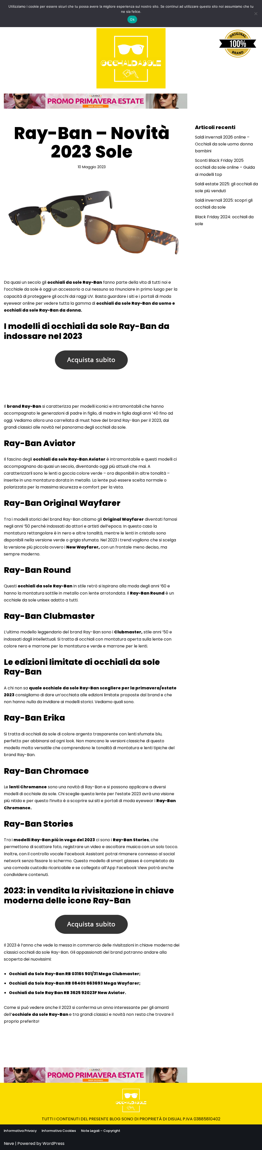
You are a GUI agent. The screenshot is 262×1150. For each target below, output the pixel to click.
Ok (132, 19)
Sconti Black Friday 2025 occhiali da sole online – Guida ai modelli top (225, 167)
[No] (255, 13)
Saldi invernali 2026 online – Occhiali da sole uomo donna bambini (224, 144)
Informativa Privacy (20, 1131)
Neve (9, 1143)
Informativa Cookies (59, 1131)
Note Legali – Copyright (100, 1131)
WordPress (53, 1143)
